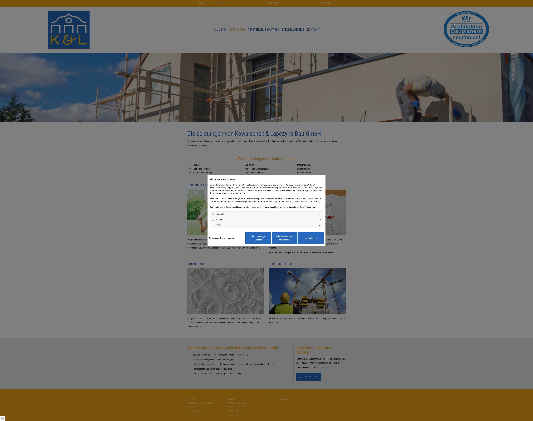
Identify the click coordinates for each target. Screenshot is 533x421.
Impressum (231, 238)
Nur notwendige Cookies (258, 238)
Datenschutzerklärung (217, 238)
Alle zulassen (311, 238)
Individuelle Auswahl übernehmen (284, 238)
